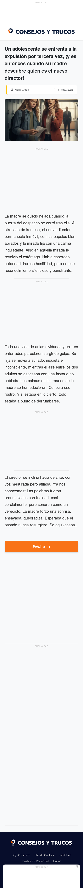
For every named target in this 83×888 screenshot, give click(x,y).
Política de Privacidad (35, 861)
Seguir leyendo (21, 855)
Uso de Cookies (44, 855)
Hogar (57, 861)
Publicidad (65, 855)
